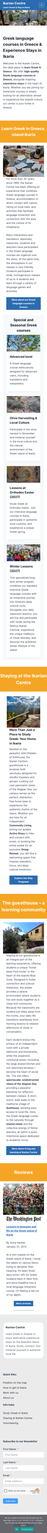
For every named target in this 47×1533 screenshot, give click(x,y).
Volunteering (10, 1423)
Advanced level (21, 356)
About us (8, 1397)
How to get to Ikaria (14, 1387)
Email (6, 1475)
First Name (9, 1449)
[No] (44, 1524)
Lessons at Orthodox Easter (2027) (22, 492)
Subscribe (10, 1501)
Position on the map (15, 1382)
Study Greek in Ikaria (15, 1413)
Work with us (10, 1392)
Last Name (9, 1462)
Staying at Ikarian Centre (17, 1418)
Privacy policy (27, 1529)
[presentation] (23, 343)
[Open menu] (41, 5)
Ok (17, 1529)
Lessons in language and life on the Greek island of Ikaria (21, 1230)
